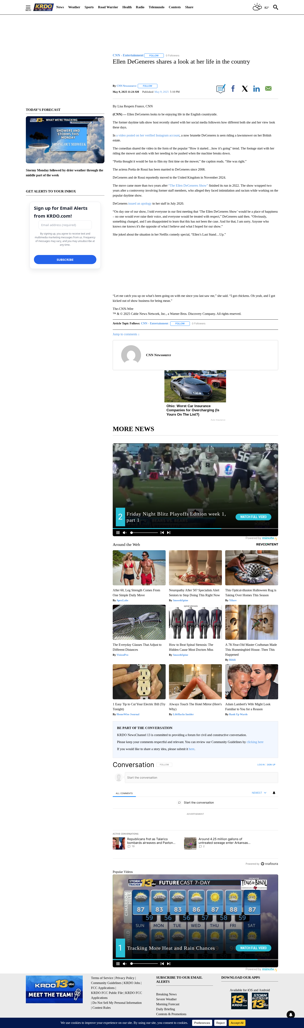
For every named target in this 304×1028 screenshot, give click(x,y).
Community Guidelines (106, 983)
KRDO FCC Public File (107, 993)
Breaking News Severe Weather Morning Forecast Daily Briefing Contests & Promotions (171, 1004)
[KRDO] (43, 7)
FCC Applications (103, 988)
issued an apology (140, 203)
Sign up (271, 764)
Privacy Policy (124, 978)
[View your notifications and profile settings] (274, 793)
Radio (140, 7)
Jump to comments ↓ (126, 334)
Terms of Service (102, 978)
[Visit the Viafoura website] (269, 864)
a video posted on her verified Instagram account (148, 135)
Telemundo (156, 7)
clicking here (255, 742)
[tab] (124, 793)
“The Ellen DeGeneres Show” (188, 185)
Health (127, 7)
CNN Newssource (126, 85)
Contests (175, 7)
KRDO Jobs (132, 983)
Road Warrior (108, 7)
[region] (195, 814)
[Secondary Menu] (31, 7)
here (191, 749)
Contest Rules (101, 1007)
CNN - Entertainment (154, 323)
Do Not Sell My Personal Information (117, 1002)
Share (189, 7)
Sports (89, 7)
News (60, 7)
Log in (261, 764)
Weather (74, 7)
